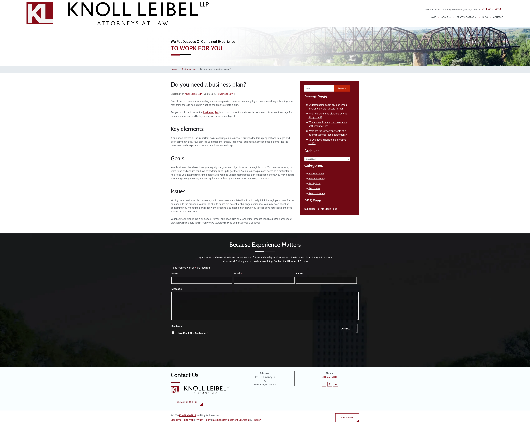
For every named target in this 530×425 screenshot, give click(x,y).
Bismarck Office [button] (187, 402)
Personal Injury (316, 193)
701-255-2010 (493, 9)
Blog (485, 17)
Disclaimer (177, 326)
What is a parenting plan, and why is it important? (327, 115)
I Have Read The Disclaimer (192, 333)
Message (176, 288)
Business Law (225, 93)
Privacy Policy (203, 419)
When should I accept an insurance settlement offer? (327, 124)
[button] (527, 405)
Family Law (314, 183)
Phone (299, 273)
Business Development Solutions (230, 419)
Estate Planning (316, 178)
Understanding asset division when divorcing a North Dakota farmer (327, 106)
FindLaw (257, 419)
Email (238, 273)
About (444, 17)
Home (433, 17)
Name (174, 273)
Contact (498, 17)
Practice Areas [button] (465, 17)
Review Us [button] (347, 417)
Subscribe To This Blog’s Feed (320, 208)
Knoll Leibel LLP (193, 93)
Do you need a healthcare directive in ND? (327, 141)
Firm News (314, 188)
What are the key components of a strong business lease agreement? (327, 133)
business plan (210, 112)
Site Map (189, 419)
